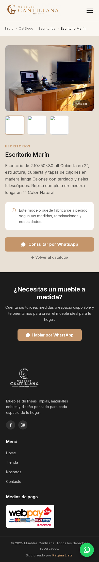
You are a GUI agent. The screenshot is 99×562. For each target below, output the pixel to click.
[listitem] (14, 125)
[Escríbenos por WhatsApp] (87, 550)
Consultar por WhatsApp (53, 244)
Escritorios (47, 28)
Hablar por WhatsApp (53, 335)
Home (11, 453)
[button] (49, 78)
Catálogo (26, 28)
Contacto (13, 481)
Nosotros (13, 472)
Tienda (12, 462)
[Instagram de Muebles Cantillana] (22, 425)
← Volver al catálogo (49, 257)
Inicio (9, 28)
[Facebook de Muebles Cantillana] (10, 425)
